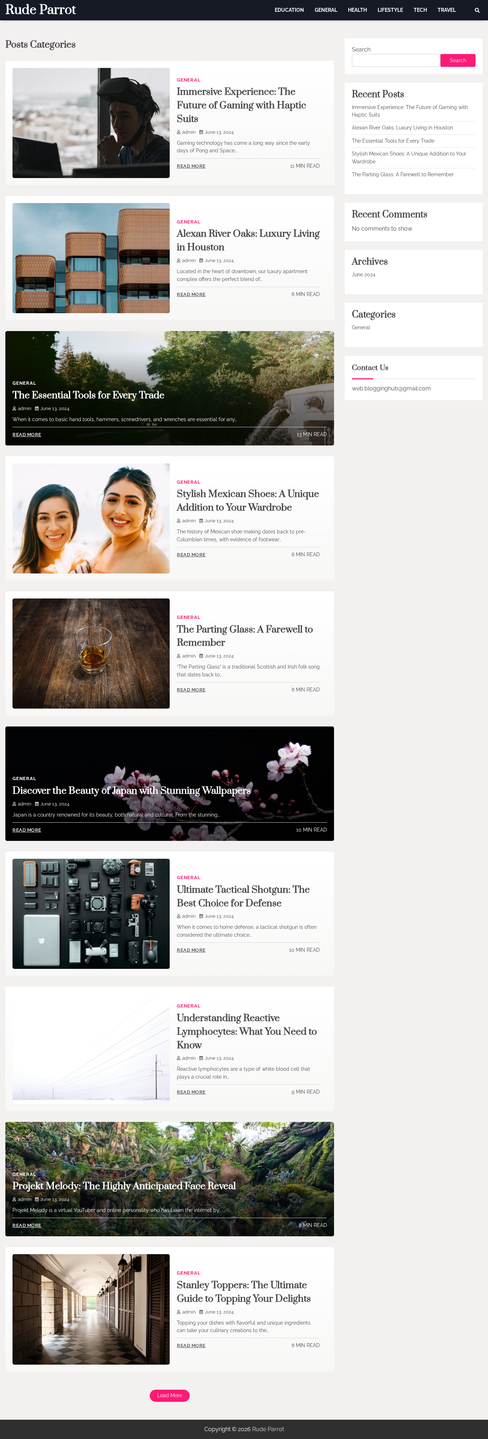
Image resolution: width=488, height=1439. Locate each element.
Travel (447, 10)
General (326, 10)
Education (289, 10)
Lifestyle (390, 10)
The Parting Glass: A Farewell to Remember (403, 174)
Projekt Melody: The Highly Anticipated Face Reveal (124, 1186)
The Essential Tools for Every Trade (88, 395)
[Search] (477, 10)
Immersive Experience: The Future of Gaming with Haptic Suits (241, 105)
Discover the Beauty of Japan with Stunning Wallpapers (132, 791)
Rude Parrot (40, 10)
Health (357, 10)
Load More (169, 1395)
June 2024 (363, 274)
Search (361, 49)
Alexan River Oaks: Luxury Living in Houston (402, 128)
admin (189, 132)
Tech (420, 10)
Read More (191, 166)
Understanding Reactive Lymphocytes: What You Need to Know (247, 1031)
